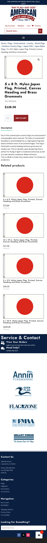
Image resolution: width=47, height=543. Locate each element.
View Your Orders (16, 342)
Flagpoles (4, 486)
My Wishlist (4, 505)
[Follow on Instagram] (28, 535)
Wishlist (21, 26)
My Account (10, 26)
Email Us (4, 473)
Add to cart (21, 118)
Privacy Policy (5, 512)
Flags (10, 43)
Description (6, 127)
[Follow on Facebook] (19, 535)
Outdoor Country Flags (12, 46)
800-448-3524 (13, 351)
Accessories (5, 492)
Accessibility (5, 515)
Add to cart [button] (23, 334)
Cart (28, 26)
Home (3, 43)
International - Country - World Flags (29, 43)
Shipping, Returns (7, 509)
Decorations (5, 489)
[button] (39, 60)
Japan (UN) (28, 46)
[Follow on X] (23, 535)
